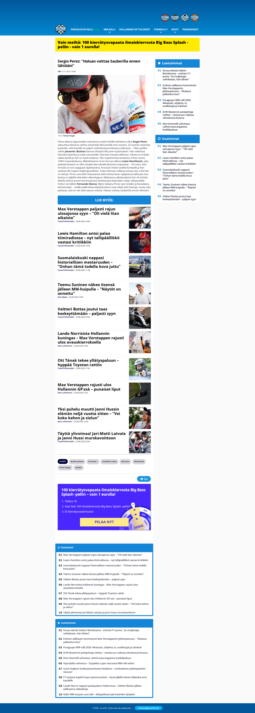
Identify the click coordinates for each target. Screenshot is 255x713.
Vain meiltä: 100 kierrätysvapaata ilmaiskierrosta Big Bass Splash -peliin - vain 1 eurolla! (123, 44)
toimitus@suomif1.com (148, 708)
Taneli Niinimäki (66, 221)
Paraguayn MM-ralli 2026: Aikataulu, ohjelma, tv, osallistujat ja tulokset (102, 647)
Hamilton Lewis (109, 461)
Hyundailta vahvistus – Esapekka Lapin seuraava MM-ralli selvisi (98, 663)
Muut (175, 29)
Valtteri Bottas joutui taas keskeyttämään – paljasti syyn (87, 311)
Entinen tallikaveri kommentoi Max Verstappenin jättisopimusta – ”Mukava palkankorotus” (105, 640)
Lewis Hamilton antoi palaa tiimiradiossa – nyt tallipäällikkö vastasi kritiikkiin (89, 238)
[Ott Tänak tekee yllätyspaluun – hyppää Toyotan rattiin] (140, 369)
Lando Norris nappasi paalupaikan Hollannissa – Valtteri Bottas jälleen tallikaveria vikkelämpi (102, 687)
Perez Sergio (65, 467)
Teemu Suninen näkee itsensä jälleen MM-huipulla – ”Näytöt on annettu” (89, 289)
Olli (59, 71)
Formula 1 (161, 29)
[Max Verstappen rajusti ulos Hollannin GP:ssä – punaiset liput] (140, 393)
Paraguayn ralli (85, 29)
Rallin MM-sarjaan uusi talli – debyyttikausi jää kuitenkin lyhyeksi (99, 694)
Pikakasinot (190, 29)
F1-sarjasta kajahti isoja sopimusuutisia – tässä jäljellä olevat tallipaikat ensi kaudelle (105, 679)
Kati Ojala (62, 297)
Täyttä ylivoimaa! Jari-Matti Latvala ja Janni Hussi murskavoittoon (92, 436)
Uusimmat (67, 547)
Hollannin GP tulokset (134, 29)
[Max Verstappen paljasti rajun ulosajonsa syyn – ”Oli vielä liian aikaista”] (140, 218)
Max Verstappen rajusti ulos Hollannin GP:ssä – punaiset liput (89, 387)
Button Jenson (77, 461)
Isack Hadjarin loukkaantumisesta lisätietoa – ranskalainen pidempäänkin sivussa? (104, 670)
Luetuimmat (68, 622)
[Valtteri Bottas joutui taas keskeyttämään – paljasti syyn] (140, 318)
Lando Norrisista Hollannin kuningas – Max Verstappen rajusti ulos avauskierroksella (91, 338)
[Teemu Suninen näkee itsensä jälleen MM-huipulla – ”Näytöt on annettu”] (140, 293)
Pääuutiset (139, 461)
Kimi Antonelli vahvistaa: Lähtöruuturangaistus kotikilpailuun (97, 658)
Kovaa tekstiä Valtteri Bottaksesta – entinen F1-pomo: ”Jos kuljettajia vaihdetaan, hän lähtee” (101, 632)
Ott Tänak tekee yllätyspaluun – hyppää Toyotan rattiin (88, 362)
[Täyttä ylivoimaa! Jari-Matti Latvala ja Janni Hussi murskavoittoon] (140, 442)
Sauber (78, 467)
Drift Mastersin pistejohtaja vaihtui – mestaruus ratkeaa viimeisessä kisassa (105, 652)
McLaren (125, 461)
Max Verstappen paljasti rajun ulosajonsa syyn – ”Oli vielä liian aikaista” (88, 213)
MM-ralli (109, 29)
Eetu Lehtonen (65, 345)
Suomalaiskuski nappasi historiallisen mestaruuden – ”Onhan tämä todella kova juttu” (89, 262)
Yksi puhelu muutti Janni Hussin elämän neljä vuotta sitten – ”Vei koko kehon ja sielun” (89, 413)
